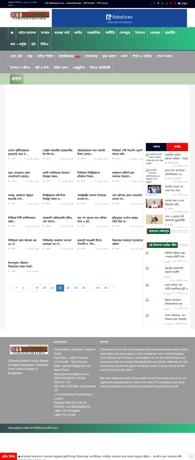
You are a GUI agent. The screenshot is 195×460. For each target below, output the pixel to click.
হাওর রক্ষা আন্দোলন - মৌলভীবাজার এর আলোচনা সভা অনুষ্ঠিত (175, 174)
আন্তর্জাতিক (93, 33)
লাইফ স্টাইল (45, 56)
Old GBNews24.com (54, 3)
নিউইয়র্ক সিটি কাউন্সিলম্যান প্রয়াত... (21, 219)
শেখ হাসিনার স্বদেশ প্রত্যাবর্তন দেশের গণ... (127, 197)
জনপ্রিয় (177, 146)
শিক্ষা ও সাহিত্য (142, 56)
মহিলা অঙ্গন (61, 67)
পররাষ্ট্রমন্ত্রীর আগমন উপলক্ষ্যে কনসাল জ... (91, 197)
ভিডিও (44, 44)
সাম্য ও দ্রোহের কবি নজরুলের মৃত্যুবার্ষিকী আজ (175, 220)
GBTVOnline (89, 3)
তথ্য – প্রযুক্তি (18, 44)
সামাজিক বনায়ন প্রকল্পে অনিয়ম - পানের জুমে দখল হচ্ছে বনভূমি (176, 158)
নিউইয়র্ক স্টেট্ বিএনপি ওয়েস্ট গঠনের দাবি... (127, 152)
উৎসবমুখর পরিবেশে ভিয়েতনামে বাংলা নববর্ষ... (21, 264)
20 (44, 288)
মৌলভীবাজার (69, 56)
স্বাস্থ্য (30, 56)
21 (52, 288)
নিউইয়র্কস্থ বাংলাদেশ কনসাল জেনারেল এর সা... (57, 242)
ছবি (33, 44)
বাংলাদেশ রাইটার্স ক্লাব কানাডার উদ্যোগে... (123, 174)
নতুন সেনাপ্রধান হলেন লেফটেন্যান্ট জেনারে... (19, 174)
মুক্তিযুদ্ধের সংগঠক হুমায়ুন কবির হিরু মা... (125, 219)
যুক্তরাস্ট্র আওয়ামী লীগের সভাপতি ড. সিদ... (89, 242)
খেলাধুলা (155, 33)
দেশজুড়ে (125, 33)
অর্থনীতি (110, 33)
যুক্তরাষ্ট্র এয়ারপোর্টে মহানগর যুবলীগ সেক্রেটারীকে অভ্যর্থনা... (176, 272)
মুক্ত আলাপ (109, 56)
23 (68, 288)
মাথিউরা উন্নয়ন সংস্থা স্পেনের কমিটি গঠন (175, 255)
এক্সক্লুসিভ (79, 67)
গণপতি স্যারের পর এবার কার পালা (174, 188)
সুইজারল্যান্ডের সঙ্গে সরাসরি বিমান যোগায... (91, 152)
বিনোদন (140, 33)
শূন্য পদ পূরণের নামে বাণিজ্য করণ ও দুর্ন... (91, 219)
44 (97, 288)
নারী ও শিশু (42, 67)
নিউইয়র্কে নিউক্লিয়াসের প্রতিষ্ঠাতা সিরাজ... (88, 174)
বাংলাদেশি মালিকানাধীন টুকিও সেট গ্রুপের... (57, 219)
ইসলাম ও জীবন (20, 67)
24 (75, 288)
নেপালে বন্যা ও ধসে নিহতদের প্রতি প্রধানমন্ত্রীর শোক (174, 204)
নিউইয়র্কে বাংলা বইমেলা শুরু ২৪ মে (22, 242)
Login (183, 3)
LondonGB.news (73, 3)
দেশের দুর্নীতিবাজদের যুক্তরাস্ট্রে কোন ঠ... (18, 152)
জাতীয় (78, 33)
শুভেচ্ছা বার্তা (62, 33)
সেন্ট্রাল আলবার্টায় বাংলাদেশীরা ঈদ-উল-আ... (57, 152)
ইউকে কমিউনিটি (100, 67)
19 (36, 288)
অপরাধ (45, 33)
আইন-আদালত (27, 33)
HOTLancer (102, 3)
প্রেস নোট (16, 56)
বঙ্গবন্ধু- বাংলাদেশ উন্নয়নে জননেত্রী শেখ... (20, 197)
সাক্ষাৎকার (91, 56)
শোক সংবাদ (164, 56)
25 (83, 288)
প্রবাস (124, 56)
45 (105, 288)
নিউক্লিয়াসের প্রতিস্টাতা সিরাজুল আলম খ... (54, 197)
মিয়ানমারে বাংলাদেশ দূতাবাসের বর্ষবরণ (127, 242)
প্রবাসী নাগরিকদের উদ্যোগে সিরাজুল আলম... (56, 174)
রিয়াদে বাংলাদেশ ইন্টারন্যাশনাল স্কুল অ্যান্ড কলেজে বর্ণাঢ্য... (175, 304)
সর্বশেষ (156, 146)
